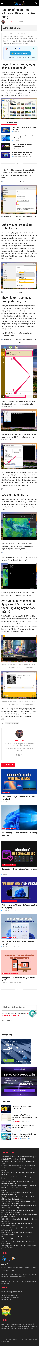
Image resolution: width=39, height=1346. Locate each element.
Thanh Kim (16, 1111)
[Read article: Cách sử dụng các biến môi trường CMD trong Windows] (6, 138)
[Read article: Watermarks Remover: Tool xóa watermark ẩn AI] (7, 1109)
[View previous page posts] (17, 163)
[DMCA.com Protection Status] (6, 1311)
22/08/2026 (24, 1138)
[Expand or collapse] (35, 28)
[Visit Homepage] (19, 3)
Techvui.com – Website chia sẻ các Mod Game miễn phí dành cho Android (19, 1188)
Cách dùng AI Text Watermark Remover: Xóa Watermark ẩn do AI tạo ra (24, 1117)
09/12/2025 (16, 148)
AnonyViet (11, 22)
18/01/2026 (16, 140)
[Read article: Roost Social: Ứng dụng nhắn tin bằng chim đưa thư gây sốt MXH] (7, 1136)
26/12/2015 (20, 22)
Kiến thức (6, 792)
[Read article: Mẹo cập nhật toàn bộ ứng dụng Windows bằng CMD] (20, 926)
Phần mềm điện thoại (10, 973)
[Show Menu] (2, 3)
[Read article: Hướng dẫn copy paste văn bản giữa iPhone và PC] (20, 962)
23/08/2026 (24, 1121)
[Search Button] (37, 3)
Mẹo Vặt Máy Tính (9, 828)
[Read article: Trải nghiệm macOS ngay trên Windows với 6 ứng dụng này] (6, 155)
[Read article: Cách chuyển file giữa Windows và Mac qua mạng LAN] (6, 130)
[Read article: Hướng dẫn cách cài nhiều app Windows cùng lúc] (6, 146)
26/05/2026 (16, 131)
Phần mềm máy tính (9, 901)
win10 (8, 723)
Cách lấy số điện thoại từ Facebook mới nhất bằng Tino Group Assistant (19, 1168)
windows (15, 723)
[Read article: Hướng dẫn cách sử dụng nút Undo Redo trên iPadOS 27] (7, 1128)
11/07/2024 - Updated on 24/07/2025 (11, 946)
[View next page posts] (21, 163)
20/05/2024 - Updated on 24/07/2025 (11, 982)
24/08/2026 (24, 1111)
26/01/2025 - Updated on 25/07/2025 (22, 156)
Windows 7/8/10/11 (9, 937)
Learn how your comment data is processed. (19, 1014)
